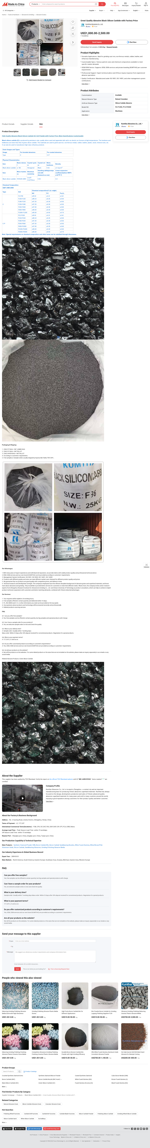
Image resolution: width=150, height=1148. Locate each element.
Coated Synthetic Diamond (83, 1076)
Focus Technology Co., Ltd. (60, 1141)
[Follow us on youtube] (141, 1129)
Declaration (96, 1141)
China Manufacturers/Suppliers (58, 1135)
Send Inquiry (97, 42)
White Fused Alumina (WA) (83, 1079)
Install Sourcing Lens (52, 1129)
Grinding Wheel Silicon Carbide (126, 1114)
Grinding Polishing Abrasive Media (53, 847)
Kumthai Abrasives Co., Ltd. (94, 24)
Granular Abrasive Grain (53, 1104)
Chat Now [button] (132, 42)
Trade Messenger (34, 1129)
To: (12, 946)
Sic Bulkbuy (42, 1119)
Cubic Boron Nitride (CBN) (120, 1076)
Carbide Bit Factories (48, 1114)
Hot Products (33, 1135)
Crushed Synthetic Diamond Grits (12, 1076)
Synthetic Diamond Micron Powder (49, 1076)
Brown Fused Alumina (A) (120, 1079)
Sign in (146, 5)
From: (11, 941)
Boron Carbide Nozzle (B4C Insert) (49, 1079)
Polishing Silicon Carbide (105, 1114)
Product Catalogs (31, 1071)
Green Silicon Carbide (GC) (47, 1083)
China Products (43, 1135)
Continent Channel (99, 1135)
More (4, 1122)
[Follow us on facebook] (132, 1129)
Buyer (101, 10)
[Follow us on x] (135, 1129)
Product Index (110, 1135)
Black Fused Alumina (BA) (120, 1083)
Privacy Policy (106, 1141)
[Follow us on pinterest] (144, 1129)
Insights (118, 1135)
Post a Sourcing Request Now (58, 969)
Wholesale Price (87, 1135)
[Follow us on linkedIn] (147, 1129)
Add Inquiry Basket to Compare (40, 80)
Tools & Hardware (13, 15)
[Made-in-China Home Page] (13, 4)
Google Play (19, 1129)
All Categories (9, 10)
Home (4, 15)
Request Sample (112, 47)
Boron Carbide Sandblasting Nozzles (61, 845)
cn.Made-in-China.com (94, 1137)
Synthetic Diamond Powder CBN (24, 845)
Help (111, 10)
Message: (10, 952)
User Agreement (86, 1141)
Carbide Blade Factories (67, 1114)
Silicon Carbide (19, 847)
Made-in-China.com (66, 1137)
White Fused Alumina (82, 845)
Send (17, 969)
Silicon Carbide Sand (10, 1119)
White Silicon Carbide (27, 1119)
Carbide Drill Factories (31, 1114)
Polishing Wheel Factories (12, 1114)
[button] (96, 4)
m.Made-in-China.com (80, 1137)
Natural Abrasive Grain (11, 1104)
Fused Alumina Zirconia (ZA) (84, 1083)
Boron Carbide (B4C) (8, 1079)
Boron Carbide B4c (42, 845)
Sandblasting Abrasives (33, 847)
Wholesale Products (75, 1135)
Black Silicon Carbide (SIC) (10, 1083)
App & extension (123, 10)
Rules (146, 10)
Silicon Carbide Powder (86, 1114)
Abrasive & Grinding (28, 15)
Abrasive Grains (41, 15)
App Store (7, 1129)
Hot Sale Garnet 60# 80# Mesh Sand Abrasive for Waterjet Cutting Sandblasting (132, 1054)
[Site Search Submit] (102, 4)
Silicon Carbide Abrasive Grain (31, 1104)
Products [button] (35, 4)
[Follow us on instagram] (138, 1129)
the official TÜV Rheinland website (61, 779)
